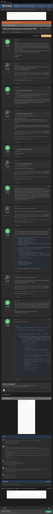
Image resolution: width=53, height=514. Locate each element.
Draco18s (7, 68)
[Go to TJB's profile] (3, 468)
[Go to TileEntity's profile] (3, 461)
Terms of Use (16, 512)
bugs (6, 439)
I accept (49, 511)
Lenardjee (6, 32)
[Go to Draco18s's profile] (7, 65)
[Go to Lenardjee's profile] (3, 32)
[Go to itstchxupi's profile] (3, 446)
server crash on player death (10, 460)
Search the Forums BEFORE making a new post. (12, 22)
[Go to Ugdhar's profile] (3, 439)
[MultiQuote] (15, 59)
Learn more (2, 1)
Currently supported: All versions (9, 25)
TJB (6, 471)
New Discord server (7, 398)
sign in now (26, 385)
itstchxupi (7, 457)
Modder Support (18, 32)
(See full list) (48, 481)
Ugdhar (7, 443)
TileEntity (7, 464)
